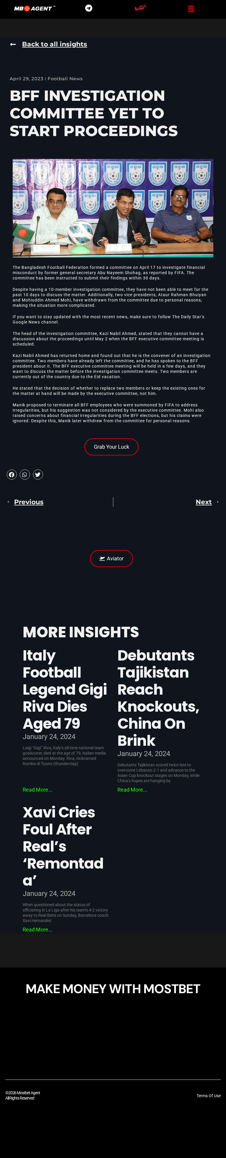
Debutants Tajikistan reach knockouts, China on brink (158, 698)
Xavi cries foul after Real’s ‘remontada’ (63, 846)
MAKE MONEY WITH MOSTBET (113, 989)
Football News (65, 78)
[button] (191, 9)
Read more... (38, 790)
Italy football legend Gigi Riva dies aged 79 (65, 689)
